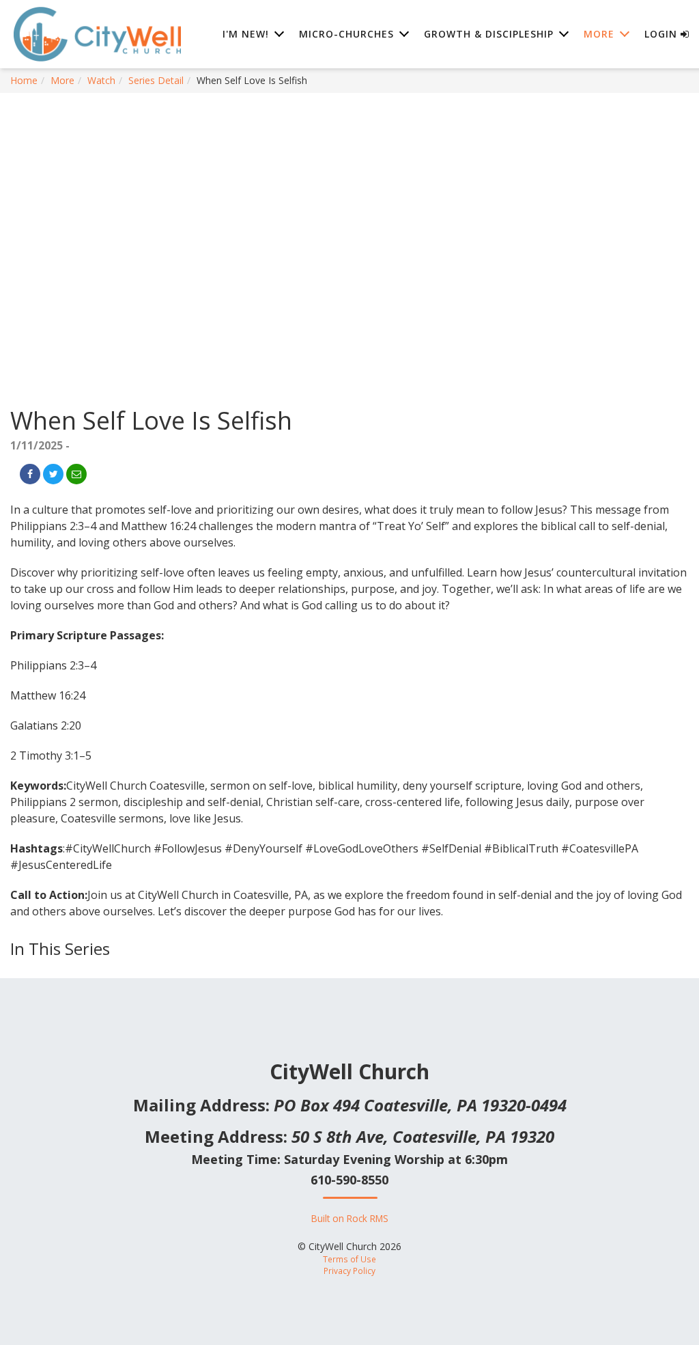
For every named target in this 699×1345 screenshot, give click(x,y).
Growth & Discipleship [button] (489, 33)
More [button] (599, 33)
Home (24, 80)
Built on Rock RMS (349, 1218)
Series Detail (156, 80)
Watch (101, 80)
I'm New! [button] (246, 33)
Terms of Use (349, 1258)
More (62, 80)
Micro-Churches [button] (346, 33)
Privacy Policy (349, 1270)
